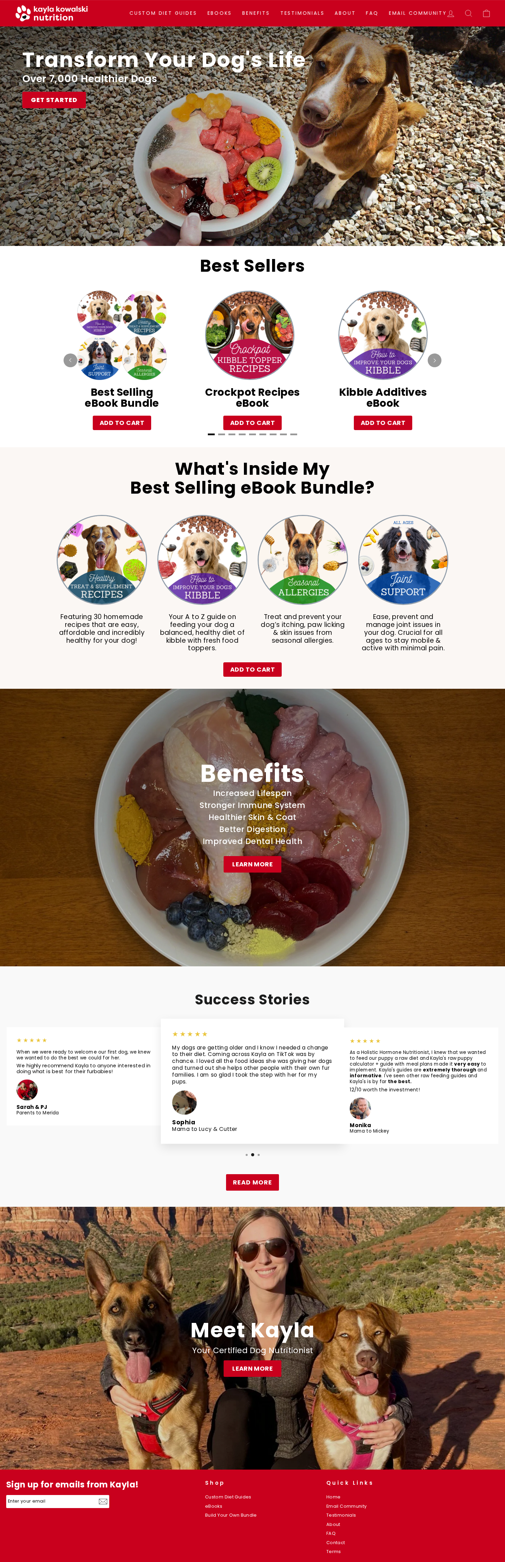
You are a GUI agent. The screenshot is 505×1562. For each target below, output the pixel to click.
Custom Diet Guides (163, 13)
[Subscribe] (104, 1501)
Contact (335, 1543)
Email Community (418, 13)
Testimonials (302, 13)
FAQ (372, 13)
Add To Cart (122, 422)
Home (333, 1497)
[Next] (434, 360)
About (345, 13)
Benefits (256, 13)
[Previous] (70, 360)
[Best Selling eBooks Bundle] (122, 335)
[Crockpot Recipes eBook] (249, 335)
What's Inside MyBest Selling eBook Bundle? (252, 478)
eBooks (219, 13)
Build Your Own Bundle (231, 1515)
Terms (333, 1551)
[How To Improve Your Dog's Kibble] (383, 335)
